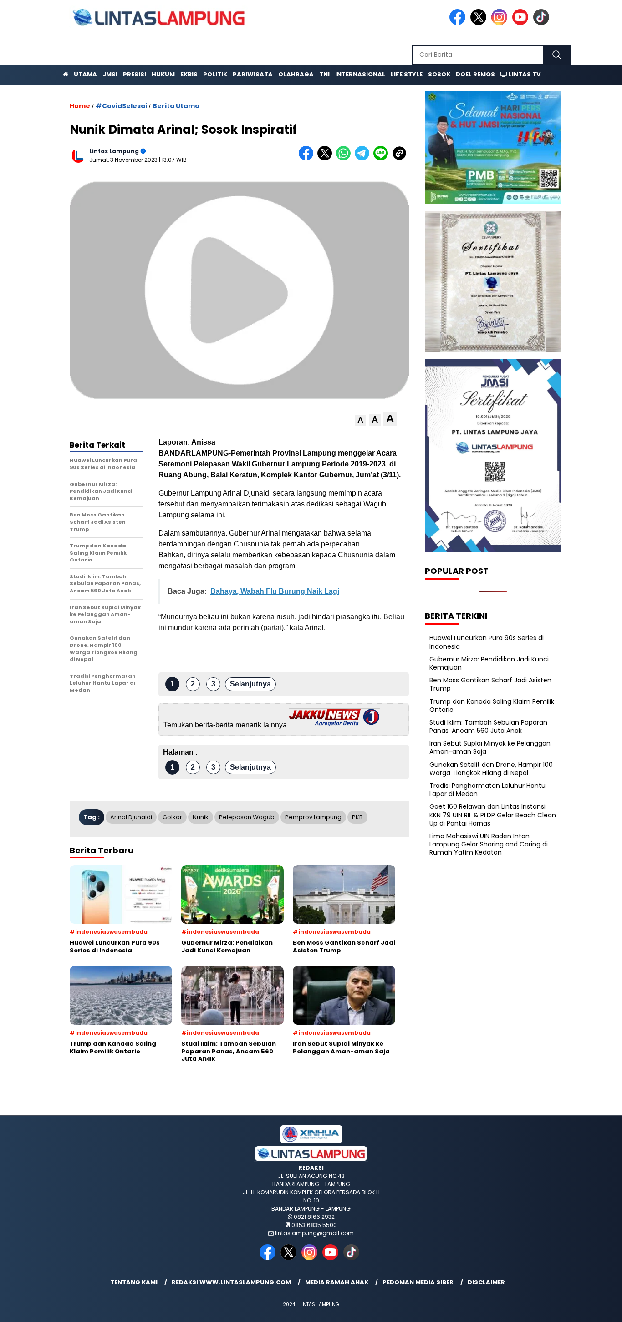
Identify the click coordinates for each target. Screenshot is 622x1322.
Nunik (201, 817)
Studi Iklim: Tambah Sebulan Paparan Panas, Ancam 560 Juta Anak (488, 726)
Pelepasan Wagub (247, 817)
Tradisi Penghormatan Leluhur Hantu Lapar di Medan (487, 789)
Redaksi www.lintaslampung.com (231, 1282)
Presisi (134, 74)
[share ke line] (382, 158)
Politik (215, 74)
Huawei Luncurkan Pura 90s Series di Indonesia (486, 642)
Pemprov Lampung (313, 817)
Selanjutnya (250, 684)
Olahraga (296, 74)
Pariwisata (253, 74)
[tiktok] (542, 23)
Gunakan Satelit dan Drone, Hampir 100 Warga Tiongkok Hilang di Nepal (491, 768)
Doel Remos (475, 74)
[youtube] (521, 23)
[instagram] (500, 23)
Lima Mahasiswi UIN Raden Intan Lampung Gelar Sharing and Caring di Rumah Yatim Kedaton (488, 844)
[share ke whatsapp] (345, 158)
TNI (324, 74)
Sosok (439, 74)
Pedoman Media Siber (418, 1282)
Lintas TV (523, 74)
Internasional (360, 74)
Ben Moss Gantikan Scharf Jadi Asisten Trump (490, 684)
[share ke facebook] (308, 158)
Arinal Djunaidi (131, 817)
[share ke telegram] (364, 158)
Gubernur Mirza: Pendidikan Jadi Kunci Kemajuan (489, 663)
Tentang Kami (134, 1282)
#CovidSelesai (121, 105)
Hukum (163, 74)
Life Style (407, 74)
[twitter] (479, 23)
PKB (357, 817)
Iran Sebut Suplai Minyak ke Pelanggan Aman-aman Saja (490, 747)
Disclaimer (486, 1282)
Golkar (172, 817)
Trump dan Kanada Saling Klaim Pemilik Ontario (491, 705)
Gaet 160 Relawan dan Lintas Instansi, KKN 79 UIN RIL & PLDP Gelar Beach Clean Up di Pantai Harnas (492, 814)
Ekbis (189, 74)
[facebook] (459, 23)
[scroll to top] (596, 1307)
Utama (85, 74)
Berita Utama (176, 105)
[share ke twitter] (326, 158)
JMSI (109, 74)
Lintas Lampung (114, 151)
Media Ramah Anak (336, 1282)
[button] (360, 420)
